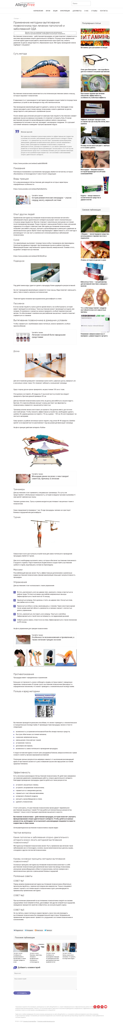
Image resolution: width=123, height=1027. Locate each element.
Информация (65, 11)
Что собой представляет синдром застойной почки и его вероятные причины (93, 310)
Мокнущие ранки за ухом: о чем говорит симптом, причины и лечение (50, 477)
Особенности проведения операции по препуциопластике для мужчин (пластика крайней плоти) (52, 958)
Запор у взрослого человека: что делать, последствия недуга (69, 956)
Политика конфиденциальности (46, 1021)
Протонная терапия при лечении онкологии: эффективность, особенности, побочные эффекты (93, 96)
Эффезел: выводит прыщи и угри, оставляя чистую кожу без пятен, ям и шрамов (95, 122)
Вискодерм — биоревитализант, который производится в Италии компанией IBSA (93, 172)
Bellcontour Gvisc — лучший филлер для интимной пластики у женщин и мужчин (94, 284)
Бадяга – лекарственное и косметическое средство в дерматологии (91, 198)
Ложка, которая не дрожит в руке (93, 260)
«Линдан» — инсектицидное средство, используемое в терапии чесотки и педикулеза (95, 236)
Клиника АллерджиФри (29, 1021)
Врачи (48, 11)
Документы (77, 11)
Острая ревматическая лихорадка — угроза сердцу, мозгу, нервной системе (51, 199)
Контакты (104, 11)
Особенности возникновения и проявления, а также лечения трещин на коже (53, 638)
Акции (55, 11)
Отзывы (94, 11)
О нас (86, 11)
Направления (38, 11)
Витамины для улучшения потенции (94, 47)
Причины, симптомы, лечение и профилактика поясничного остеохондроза (36, 958)
